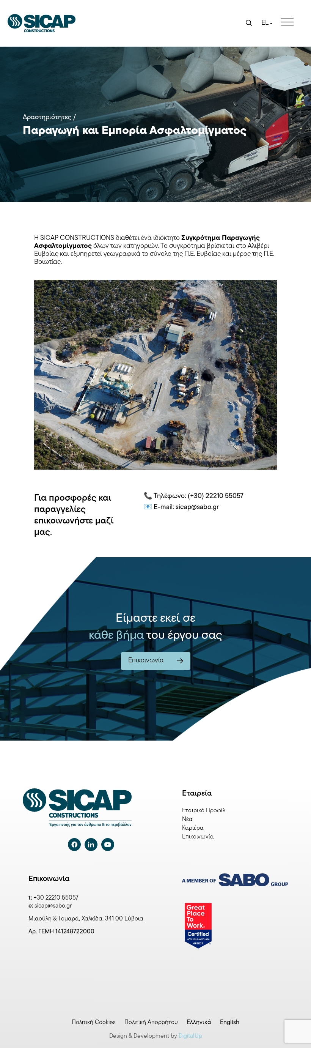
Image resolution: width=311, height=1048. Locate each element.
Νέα (187, 819)
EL (265, 23)
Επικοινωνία (198, 837)
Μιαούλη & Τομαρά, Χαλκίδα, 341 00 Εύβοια (85, 919)
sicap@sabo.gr (53, 906)
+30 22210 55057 (56, 898)
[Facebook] (74, 844)
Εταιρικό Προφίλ (203, 811)
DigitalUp (190, 1036)
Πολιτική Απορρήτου (151, 1023)
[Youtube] (107, 844)
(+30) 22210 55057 (215, 496)
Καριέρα (193, 828)
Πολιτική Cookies (94, 1023)
